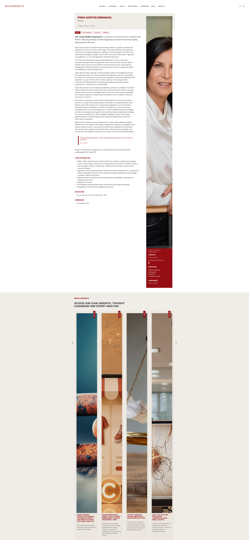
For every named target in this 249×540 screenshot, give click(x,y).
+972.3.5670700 (153, 257)
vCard (93, 26)
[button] (176, 342)
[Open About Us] (125, 6)
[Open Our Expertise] (117, 6)
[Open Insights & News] (137, 6)
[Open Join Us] (155, 6)
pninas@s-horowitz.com (155, 260)
